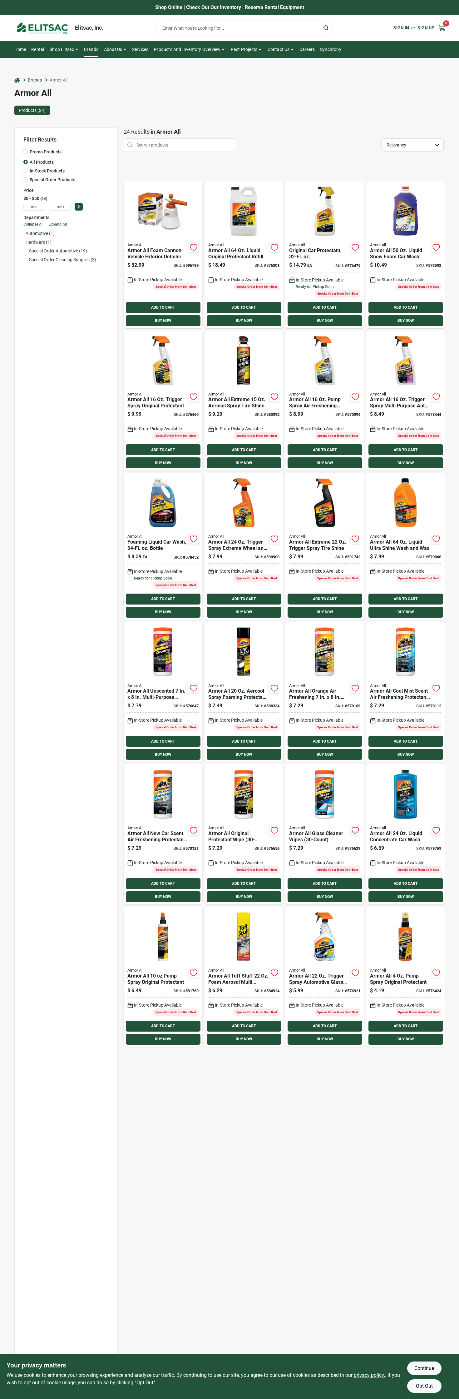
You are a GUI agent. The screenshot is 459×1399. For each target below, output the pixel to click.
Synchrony (330, 49)
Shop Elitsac (62, 49)
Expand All (58, 224)
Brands (91, 49)
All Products (42, 162)
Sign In (401, 27)
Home (20, 49)
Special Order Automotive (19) (58, 250)
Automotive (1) (40, 233)
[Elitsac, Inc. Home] (42, 28)
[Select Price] (79, 207)
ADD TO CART (163, 307)
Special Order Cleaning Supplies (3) (62, 259)
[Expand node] (25, 251)
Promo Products (46, 151)
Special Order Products (52, 179)
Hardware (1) (39, 242)
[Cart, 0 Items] (442, 28)
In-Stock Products (47, 170)
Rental (37, 49)
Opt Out (424, 1386)
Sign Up (425, 27)
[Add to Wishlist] (194, 247)
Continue (424, 1368)
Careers (307, 49)
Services (140, 49)
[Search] (326, 27)
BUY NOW (163, 320)
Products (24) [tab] (32, 110)
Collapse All (33, 224)
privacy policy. (369, 1375)
